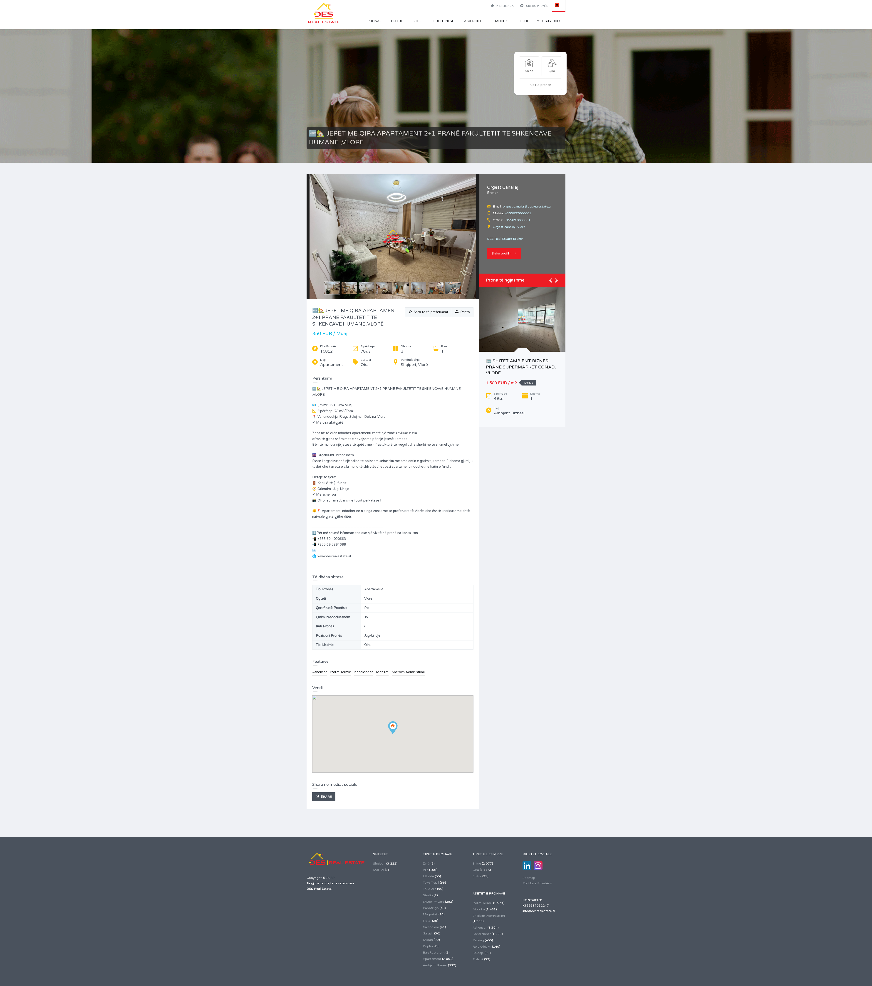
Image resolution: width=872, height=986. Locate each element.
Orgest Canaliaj (502, 187)
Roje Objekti (482, 947)
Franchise (501, 21)
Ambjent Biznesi (435, 965)
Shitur (477, 876)
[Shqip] (558, 5)
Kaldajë (478, 953)
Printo (464, 312)
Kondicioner (363, 672)
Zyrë (426, 863)
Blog (524, 21)
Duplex (428, 946)
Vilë (425, 870)
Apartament (432, 959)
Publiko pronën (536, 5)
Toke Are (429, 889)
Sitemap (529, 878)
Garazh (428, 933)
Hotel (427, 921)
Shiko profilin (501, 253)
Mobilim (382, 672)
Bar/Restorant (434, 952)
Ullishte (428, 876)
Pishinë (478, 959)
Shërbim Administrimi (408, 672)
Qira (476, 870)
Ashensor (319, 672)
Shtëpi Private (433, 902)
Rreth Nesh (443, 21)
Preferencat (505, 5)
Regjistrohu (551, 21)
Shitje (418, 21)
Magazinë (430, 914)
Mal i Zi (378, 870)
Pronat (374, 21)
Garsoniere (431, 927)
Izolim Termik (340, 672)
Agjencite (473, 21)
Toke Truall (431, 883)
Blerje (397, 21)
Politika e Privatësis (537, 883)
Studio (428, 895)
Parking (478, 940)
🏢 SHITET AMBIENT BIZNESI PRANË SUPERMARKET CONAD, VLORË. (521, 367)
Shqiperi (379, 863)
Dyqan (428, 940)
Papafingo (431, 908)
